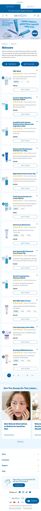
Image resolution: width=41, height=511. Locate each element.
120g (15, 235)
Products (4, 44)
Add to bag (25, 89)
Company (5, 460)
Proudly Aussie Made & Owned (20, 11)
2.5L (27, 81)
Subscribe (19, 485)
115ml (22, 208)
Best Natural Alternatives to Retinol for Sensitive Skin (15, 426)
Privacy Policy (27, 508)
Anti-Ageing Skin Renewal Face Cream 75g (23, 252)
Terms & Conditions (15, 508)
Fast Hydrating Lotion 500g (23, 327)
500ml (16, 81)
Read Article (9, 434)
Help (3, 471)
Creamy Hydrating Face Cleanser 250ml (22, 98)
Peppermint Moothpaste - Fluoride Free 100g (23, 150)
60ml (15, 208)
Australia (20, 2)
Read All (20, 441)
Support (5, 465)
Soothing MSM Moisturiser (23, 350)
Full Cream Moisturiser (21, 225)
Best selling (29, 64)
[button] (10, 6)
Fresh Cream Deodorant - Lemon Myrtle (22, 197)
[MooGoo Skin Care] (20, 15)
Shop (4, 454)
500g (28, 235)
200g (22, 235)
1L (22, 81)
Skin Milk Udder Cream (22, 301)
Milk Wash (17, 71)
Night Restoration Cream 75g (24, 174)
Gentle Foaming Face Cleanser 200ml (21, 277)
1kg (35, 311)
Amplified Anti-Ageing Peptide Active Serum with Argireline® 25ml (23, 124)
